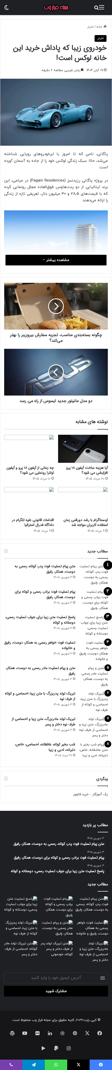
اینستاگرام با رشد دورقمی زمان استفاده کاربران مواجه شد (86, 522)
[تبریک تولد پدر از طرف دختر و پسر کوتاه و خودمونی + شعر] (56, 950)
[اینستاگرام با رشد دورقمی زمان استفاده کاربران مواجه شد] (83, 501)
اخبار (90, 27)
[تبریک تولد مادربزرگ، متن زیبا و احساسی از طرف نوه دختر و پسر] (93, 727)
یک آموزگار (100, 794)
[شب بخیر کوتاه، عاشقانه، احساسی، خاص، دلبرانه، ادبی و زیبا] (93, 751)
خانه (99, 27)
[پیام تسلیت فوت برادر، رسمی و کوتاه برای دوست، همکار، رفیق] (93, 600)
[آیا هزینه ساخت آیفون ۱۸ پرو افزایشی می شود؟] (83, 449)
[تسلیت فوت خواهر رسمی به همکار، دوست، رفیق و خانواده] (93, 651)
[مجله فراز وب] (56, 7)
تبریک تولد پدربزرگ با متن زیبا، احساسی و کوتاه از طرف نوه (40, 696)
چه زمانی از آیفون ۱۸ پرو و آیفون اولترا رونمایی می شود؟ (30, 470)
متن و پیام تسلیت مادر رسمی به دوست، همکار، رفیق (40, 670)
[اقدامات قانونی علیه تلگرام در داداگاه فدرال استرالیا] (29, 501)
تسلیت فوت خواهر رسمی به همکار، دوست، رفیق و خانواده (39, 645)
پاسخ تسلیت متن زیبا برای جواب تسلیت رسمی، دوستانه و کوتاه (40, 619)
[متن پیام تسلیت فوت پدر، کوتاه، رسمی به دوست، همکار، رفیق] (93, 575)
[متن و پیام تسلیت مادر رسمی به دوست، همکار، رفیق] (93, 676)
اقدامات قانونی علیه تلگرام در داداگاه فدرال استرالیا (33, 522)
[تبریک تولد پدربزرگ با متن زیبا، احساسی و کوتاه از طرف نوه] (93, 702)
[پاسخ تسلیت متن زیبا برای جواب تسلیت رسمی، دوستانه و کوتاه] (93, 626)
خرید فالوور (81, 794)
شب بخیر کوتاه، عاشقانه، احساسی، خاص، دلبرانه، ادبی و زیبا (45, 747)
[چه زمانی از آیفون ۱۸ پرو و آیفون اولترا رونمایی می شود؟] (29, 449)
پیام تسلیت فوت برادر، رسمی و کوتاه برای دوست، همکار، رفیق (45, 594)
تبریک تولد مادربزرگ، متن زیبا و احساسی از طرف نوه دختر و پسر (43, 721)
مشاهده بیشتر (57, 260)
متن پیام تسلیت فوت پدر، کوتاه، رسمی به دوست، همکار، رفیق (45, 568)
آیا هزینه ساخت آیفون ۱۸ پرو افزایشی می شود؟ (87, 470)
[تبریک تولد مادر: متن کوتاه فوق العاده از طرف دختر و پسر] (20, 950)
